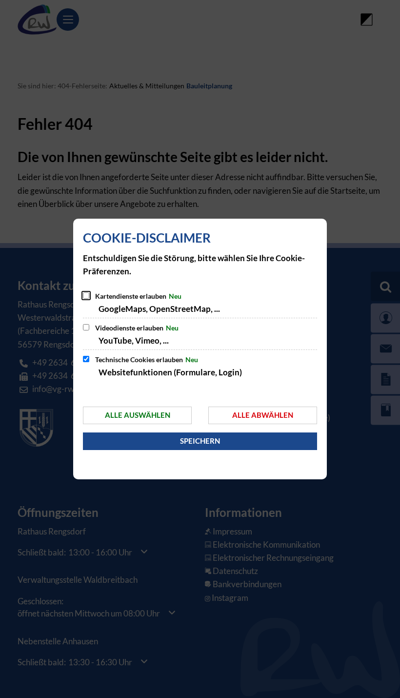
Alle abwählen (262, 415)
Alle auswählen (137, 415)
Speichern (200, 440)
